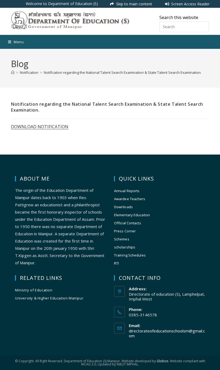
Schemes (121, 239)
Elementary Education (132, 215)
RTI (116, 263)
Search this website (178, 17)
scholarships (124, 247)
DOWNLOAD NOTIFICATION (39, 127)
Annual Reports (127, 190)
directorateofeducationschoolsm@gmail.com (167, 333)
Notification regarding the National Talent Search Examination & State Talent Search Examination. (122, 72)
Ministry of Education (34, 290)
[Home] (12, 72)
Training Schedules (130, 255)
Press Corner (125, 231)
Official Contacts (127, 223)
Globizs (162, 361)
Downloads (123, 206)
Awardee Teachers (129, 198)
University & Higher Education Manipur (49, 298)
